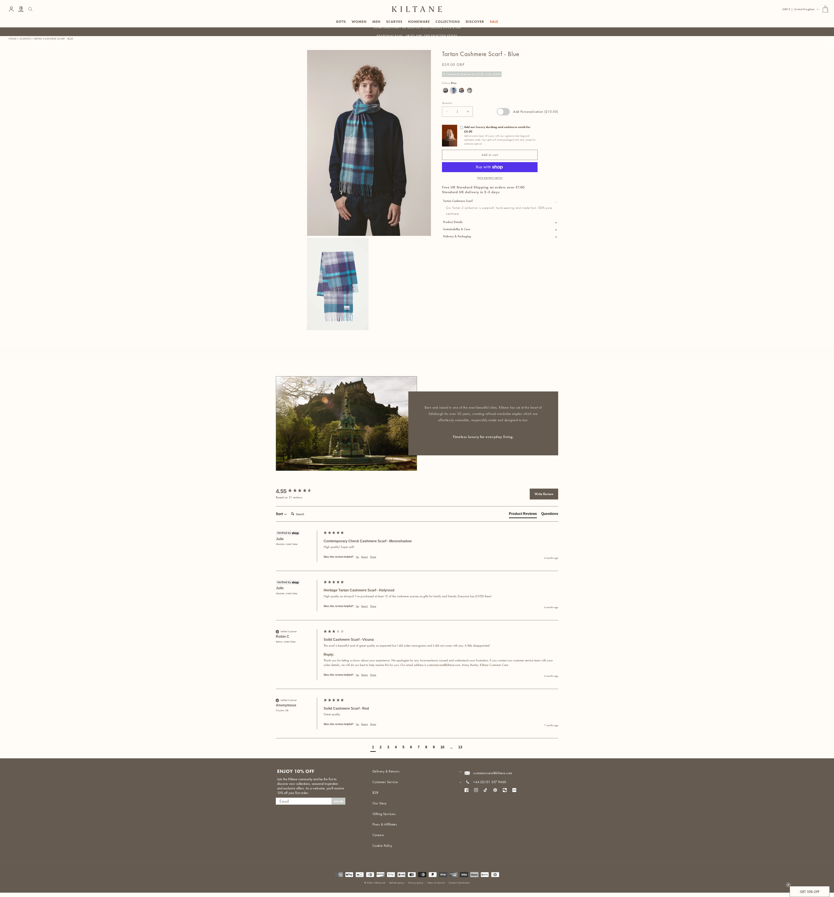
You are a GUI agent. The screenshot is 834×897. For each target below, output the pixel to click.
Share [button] (373, 557)
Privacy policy (416, 882)
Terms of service (436, 882)
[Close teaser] (788, 885)
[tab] (523, 514)
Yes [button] (357, 557)
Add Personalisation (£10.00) (535, 112)
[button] (30, 9)
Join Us (338, 801)
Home (13, 38)
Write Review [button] (543, 494)
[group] (298, 491)
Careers (378, 835)
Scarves (25, 38)
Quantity (447, 103)
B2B (375, 792)
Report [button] (364, 557)
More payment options (490, 177)
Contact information (459, 882)
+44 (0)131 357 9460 (489, 782)
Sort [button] (280, 514)
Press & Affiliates (384, 824)
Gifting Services (384, 814)
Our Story (379, 803)
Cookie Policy (382, 845)
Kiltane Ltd (379, 882)
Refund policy (396, 882)
